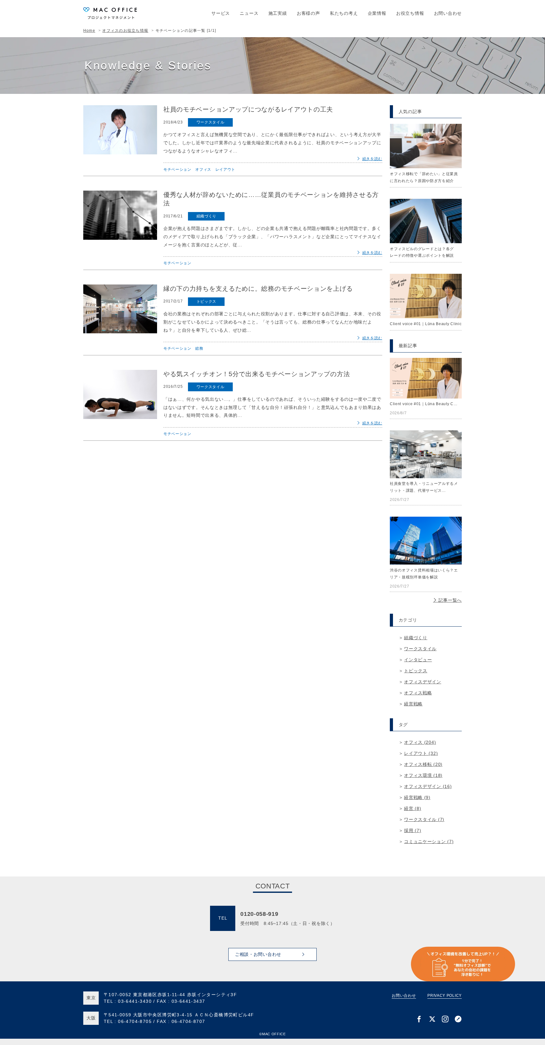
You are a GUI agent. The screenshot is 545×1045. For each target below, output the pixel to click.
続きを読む (372, 159)
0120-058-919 (259, 914)
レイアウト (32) (421, 753)
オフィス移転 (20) (423, 764)
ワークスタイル (210, 122)
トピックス (206, 301)
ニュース (249, 13)
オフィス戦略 (418, 692)
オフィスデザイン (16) (428, 786)
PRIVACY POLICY (444, 995)
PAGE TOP (529, 977)
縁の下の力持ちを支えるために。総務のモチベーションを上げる (258, 288)
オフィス (203, 169)
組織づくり (206, 216)
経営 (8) (412, 808)
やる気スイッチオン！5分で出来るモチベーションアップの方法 (256, 373)
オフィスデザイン (422, 681)
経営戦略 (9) (417, 797)
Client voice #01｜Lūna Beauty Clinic (426, 324)
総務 (199, 348)
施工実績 (277, 13)
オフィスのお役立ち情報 (125, 30)
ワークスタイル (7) (424, 819)
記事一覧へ (449, 600)
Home (89, 30)
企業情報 (377, 13)
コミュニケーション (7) (429, 841)
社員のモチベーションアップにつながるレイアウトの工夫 (248, 109)
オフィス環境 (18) (423, 775)
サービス (220, 13)
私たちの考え (344, 13)
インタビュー (418, 659)
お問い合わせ (448, 13)
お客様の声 (308, 13)
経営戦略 (413, 703)
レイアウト (225, 169)
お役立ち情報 (410, 13)
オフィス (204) (420, 742)
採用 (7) (412, 830)
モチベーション (177, 169)
